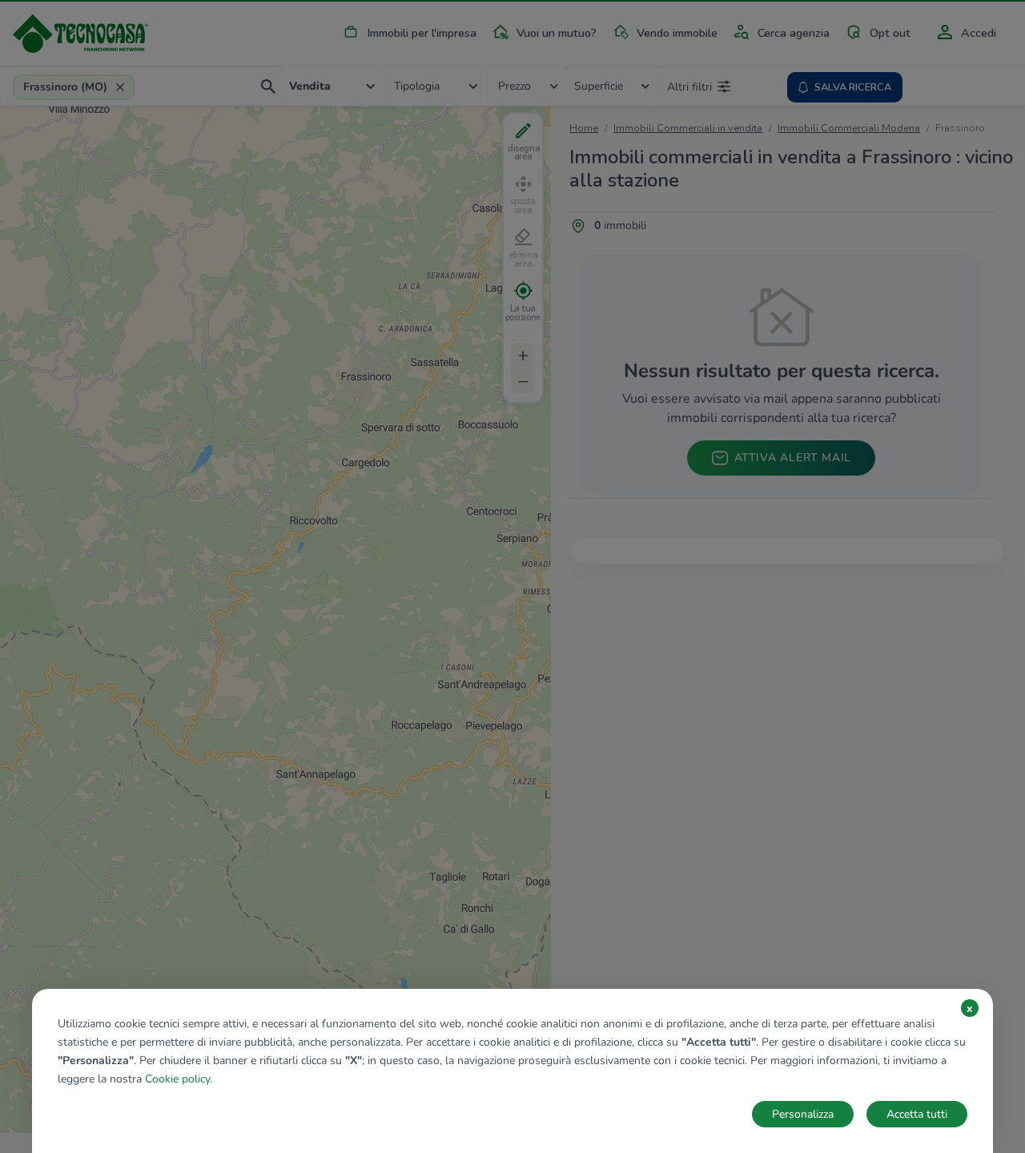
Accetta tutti (916, 1114)
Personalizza (803, 1114)
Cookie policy (177, 1079)
